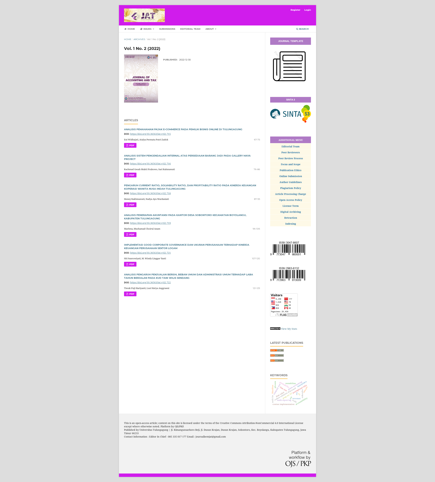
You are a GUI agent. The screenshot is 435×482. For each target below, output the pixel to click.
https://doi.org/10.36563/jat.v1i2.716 (150, 163)
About (209, 29)
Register (295, 9)
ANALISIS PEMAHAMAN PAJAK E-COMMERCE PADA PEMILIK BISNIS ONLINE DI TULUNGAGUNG (183, 129)
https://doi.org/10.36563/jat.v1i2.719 (150, 223)
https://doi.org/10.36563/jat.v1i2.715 (150, 133)
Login (307, 9)
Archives (139, 39)
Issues (147, 29)
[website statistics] (275, 328)
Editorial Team (190, 29)
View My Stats (289, 328)
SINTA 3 (290, 99)
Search (303, 29)
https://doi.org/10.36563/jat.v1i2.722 (150, 282)
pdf (131, 145)
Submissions (167, 29)
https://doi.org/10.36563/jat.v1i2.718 (150, 193)
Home (131, 29)
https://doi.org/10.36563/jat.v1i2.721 (150, 252)
